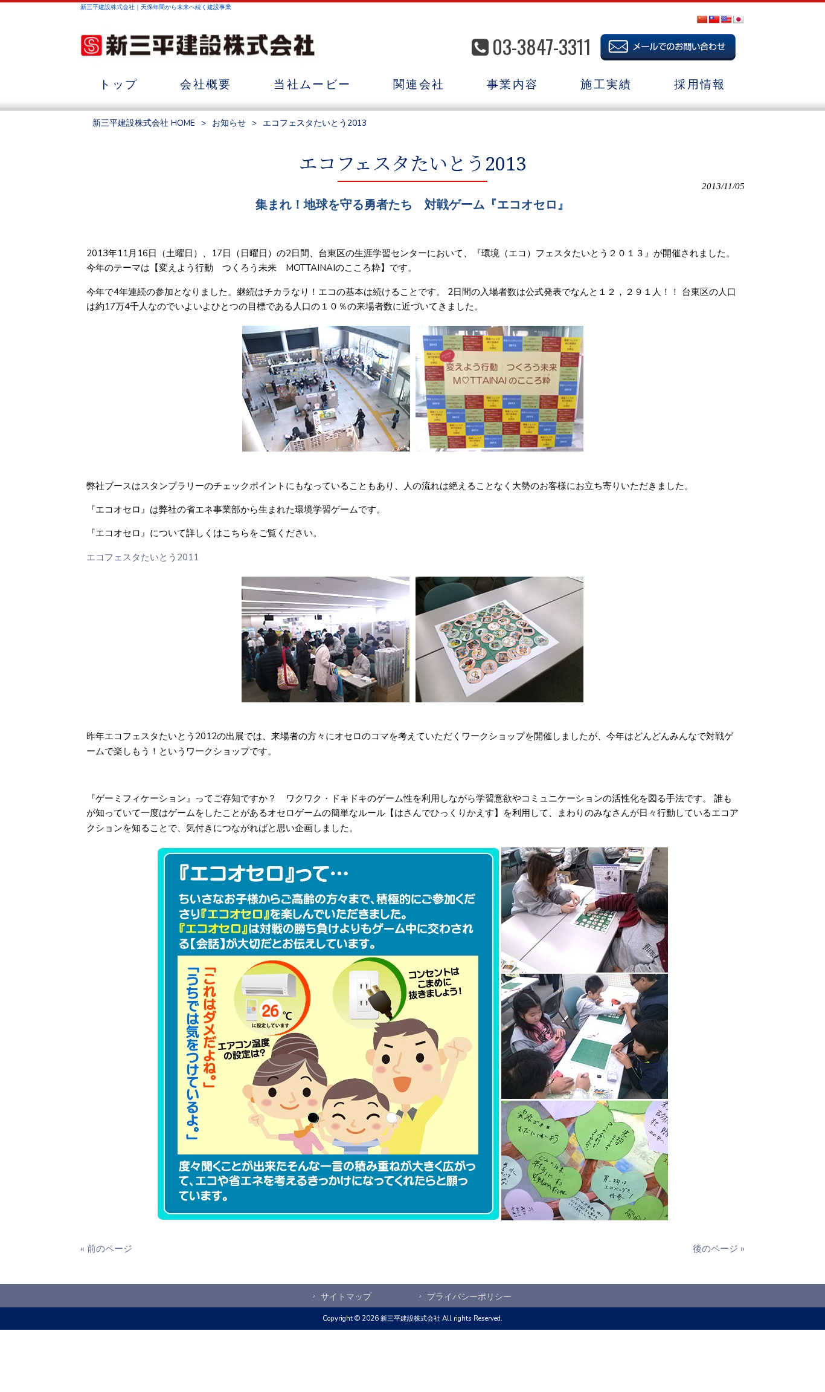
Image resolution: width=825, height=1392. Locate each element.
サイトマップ (346, 1297)
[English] (726, 19)
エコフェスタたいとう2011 (142, 557)
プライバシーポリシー (469, 1297)
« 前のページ (106, 1249)
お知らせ (229, 123)
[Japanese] (738, 19)
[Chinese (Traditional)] (713, 19)
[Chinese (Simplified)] (701, 19)
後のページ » (719, 1249)
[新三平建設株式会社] (197, 47)
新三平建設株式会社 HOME (143, 123)
